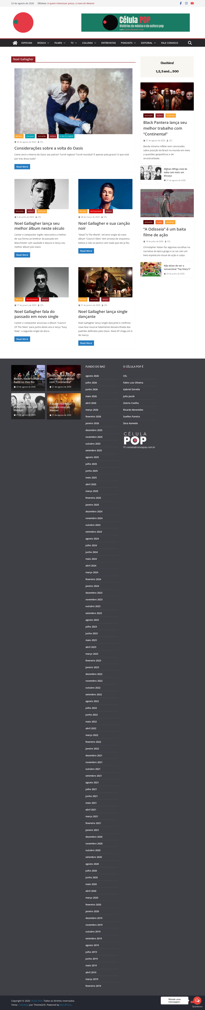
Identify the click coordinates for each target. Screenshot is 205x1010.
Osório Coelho (131, 403)
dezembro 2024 (94, 511)
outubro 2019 (93, 931)
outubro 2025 (93, 443)
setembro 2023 (94, 613)
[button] (47, 43)
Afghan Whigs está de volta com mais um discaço (175, 172)
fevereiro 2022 (93, 741)
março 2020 (92, 897)
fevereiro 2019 (93, 985)
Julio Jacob (129, 396)
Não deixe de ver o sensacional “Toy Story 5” (177, 267)
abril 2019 (91, 972)
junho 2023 (92, 633)
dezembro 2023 (94, 592)
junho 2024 (92, 552)
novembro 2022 (94, 680)
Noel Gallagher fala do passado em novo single (36, 314)
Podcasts (126, 42)
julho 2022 (91, 707)
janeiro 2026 (92, 423)
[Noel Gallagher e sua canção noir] (105, 194)
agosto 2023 (92, 619)
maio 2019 (91, 965)
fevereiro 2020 (93, 904)
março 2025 (92, 491)
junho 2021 (92, 796)
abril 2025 (91, 484)
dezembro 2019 (94, 918)
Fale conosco (169, 42)
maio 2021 (91, 802)
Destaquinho (96, 211)
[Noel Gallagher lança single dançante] (105, 282)
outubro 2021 (93, 768)
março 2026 (92, 409)
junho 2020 (92, 877)
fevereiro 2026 (93, 416)
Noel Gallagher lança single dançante (102, 314)
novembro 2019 (94, 924)
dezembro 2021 (94, 755)
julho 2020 (91, 870)
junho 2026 (92, 389)
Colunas (87, 42)
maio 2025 (91, 477)
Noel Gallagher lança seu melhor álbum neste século (39, 226)
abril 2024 (91, 565)
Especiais (26, 42)
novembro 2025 (94, 436)
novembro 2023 (94, 599)
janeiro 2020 (92, 911)
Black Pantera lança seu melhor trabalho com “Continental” (165, 128)
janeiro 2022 (92, 748)
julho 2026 (91, 382)
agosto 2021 (92, 782)
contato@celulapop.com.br (140, 447)
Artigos (19, 136)
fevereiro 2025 (93, 497)
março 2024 (92, 572)
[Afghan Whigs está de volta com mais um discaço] (150, 174)
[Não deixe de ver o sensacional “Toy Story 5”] (150, 269)
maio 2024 (91, 558)
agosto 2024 (92, 538)
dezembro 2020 (94, 836)
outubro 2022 (93, 687)
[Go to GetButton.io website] (197, 1007)
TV (72, 42)
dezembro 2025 (94, 430)
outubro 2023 (93, 606)
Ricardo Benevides (133, 409)
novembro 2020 (94, 843)
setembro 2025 (94, 450)
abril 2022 (91, 728)
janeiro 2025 (92, 504)
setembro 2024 (94, 531)
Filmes (58, 42)
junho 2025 (92, 470)
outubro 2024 (93, 524)
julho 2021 (91, 789)
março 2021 (92, 816)
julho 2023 (91, 626)
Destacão (42, 136)
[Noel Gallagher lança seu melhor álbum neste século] (41, 194)
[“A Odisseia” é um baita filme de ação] (167, 203)
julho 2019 (91, 951)
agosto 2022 (92, 701)
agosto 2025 (92, 457)
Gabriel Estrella (131, 389)
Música (41, 42)
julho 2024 (91, 545)
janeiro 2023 (92, 667)
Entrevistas (108, 42)
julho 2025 (91, 463)
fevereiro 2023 (93, 660)
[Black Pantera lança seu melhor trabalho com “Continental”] (167, 96)
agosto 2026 (92, 375)
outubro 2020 (93, 850)
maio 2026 (91, 396)
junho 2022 (92, 714)
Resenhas (42, 211)
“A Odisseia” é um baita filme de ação (164, 231)
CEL (41, 142)
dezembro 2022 (94, 674)
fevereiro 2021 (93, 823)
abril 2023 (91, 647)
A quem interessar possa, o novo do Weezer (70, 3)
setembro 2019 (94, 938)
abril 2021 (91, 809)
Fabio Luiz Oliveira (133, 382)
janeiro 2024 (92, 585)
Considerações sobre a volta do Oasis (48, 148)
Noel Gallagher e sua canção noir (104, 226)
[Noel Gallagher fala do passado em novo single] (41, 282)
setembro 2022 (94, 694)
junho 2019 (92, 958)
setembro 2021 (94, 775)
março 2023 (92, 653)
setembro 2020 (94, 857)
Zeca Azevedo (130, 423)
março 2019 (92, 979)
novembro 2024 (94, 518)
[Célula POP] (15, 43)
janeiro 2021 (92, 830)
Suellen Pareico (131, 416)
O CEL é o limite (66, 136)
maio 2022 (91, 721)
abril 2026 (91, 403)
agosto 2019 (92, 945)
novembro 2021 (94, 762)
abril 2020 (91, 890)
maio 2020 (91, 884)
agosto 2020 (92, 863)
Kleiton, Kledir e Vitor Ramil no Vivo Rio (26, 380)
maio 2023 (91, 640)
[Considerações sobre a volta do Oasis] (73, 101)
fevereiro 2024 (93, 579)
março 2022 (92, 735)
